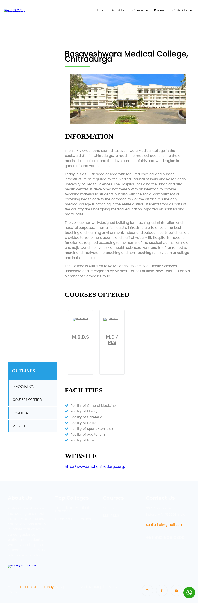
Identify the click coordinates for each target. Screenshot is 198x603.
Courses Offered (27, 399)
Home (100, 10)
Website (19, 426)
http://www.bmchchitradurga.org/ (95, 467)
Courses (137, 10)
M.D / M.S (112, 339)
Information (23, 386)
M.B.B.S (80, 337)
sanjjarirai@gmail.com (164, 524)
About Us (118, 10)
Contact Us (180, 10)
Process (159, 10)
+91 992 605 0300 (165, 538)
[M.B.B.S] (80, 318)
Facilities (20, 412)
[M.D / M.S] (111, 318)
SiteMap (95, 587)
